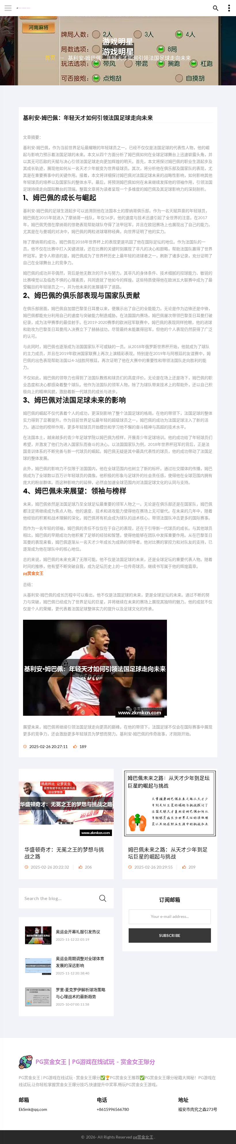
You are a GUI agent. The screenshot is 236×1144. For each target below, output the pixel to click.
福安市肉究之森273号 (197, 1109)
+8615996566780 (113, 1109)
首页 (50, 58)
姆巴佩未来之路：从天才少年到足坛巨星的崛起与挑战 (168, 853)
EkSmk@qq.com (33, 1109)
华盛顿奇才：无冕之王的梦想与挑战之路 (64, 853)
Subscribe (169, 935)
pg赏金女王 (143, 1136)
